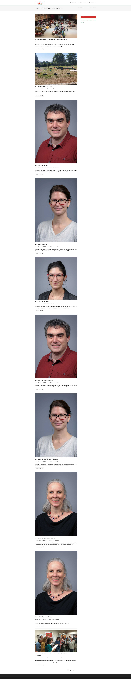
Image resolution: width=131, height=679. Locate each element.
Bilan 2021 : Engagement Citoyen (45, 538)
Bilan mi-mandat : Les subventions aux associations (51, 39)
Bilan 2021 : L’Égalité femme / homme (46, 459)
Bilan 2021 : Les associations (44, 380)
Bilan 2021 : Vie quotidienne (43, 617)
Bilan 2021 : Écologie (41, 165)
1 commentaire (56, 88)
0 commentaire (56, 167)
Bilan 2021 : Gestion (41, 244)
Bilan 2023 (50, 88)
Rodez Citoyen (38, 88)
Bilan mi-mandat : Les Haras (43, 86)
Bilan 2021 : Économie (42, 301)
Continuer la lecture (40, 49)
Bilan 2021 (50, 167)
